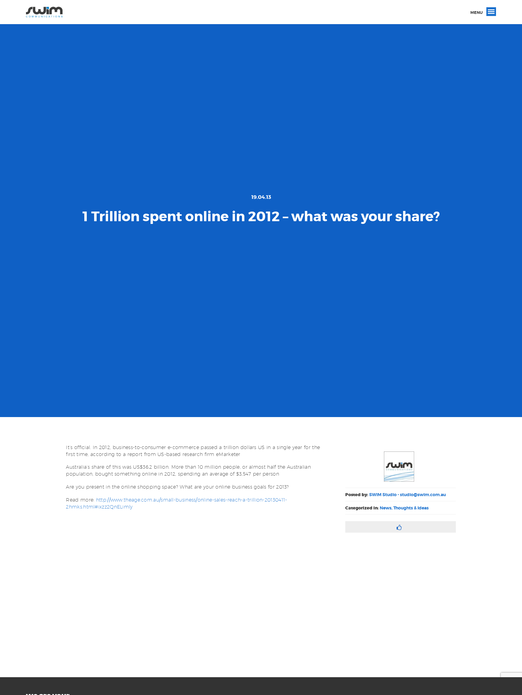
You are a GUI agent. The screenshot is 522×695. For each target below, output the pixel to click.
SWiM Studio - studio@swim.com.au (407, 494)
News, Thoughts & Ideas (404, 508)
